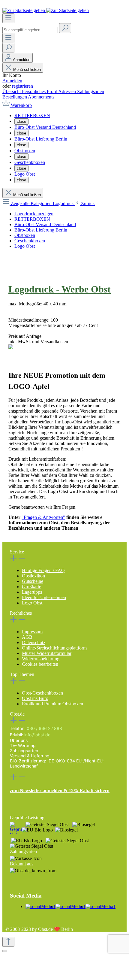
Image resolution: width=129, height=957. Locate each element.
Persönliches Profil (40, 91)
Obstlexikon (33, 575)
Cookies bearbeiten (40, 664)
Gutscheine (32, 581)
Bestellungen (15, 96)
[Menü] (8, 18)
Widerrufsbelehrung (40, 658)
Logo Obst (32, 602)
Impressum (32, 631)
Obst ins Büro (35, 698)
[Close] (4, 951)
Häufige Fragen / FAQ (43, 570)
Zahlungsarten (90, 91)
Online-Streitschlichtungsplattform (54, 647)
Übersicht (12, 91)
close (21, 121)
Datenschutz (33, 642)
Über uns (19, 740)
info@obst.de (37, 734)
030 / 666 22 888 (44, 728)
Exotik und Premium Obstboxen (52, 703)
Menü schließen (27, 69)
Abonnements (41, 96)
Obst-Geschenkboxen (42, 692)
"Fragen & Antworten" (43, 517)
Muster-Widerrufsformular (46, 653)
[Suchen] (65, 28)
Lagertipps (32, 592)
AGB (27, 637)
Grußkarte (31, 586)
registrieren (22, 86)
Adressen (67, 91)
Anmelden (12, 80)
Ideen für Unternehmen (44, 597)
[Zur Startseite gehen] (45, 10)
